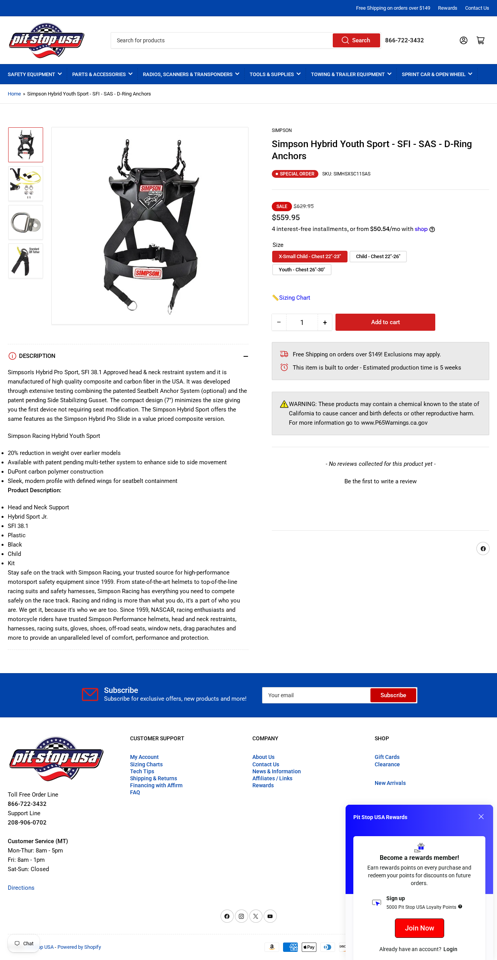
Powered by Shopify (79, 947)
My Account (144, 757)
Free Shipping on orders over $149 (393, 8)
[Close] (481, 816)
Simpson (282, 130)
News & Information (276, 771)
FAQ (135, 792)
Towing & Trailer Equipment (348, 74)
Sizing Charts (146, 764)
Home (14, 94)
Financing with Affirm (156, 785)
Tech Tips (142, 771)
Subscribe (393, 695)
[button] (380, 481)
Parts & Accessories (99, 74)
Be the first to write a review (380, 481)
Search (361, 40)
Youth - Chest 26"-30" (302, 270)
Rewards (447, 8)
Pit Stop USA (40, 947)
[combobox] (246, 40)
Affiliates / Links (272, 778)
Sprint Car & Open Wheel (434, 74)
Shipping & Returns (153, 778)
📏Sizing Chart (291, 297)
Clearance (387, 764)
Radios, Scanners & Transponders (188, 74)
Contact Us (477, 8)
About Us (263, 757)
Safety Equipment (31, 74)
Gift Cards (387, 757)
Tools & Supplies (272, 74)
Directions (21, 887)
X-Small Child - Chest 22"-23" (310, 256)
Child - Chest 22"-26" (378, 256)
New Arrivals (390, 783)
